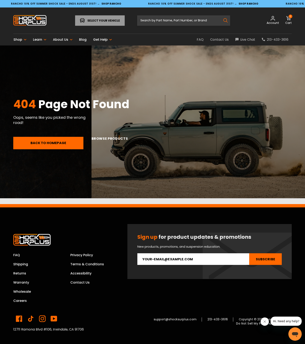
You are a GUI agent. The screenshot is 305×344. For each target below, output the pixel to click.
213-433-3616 (217, 319)
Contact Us (80, 282)
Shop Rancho (111, 3)
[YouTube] (54, 318)
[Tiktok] (30, 318)
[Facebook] (19, 318)
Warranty (21, 282)
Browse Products (110, 138)
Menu (26, 20)
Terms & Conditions (87, 264)
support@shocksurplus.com (175, 319)
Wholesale (22, 291)
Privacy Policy (81, 255)
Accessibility (81, 273)
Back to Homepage (48, 143)
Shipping (20, 264)
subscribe (265, 259)
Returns (19, 273)
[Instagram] (42, 318)
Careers (20, 300)
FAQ (16, 255)
